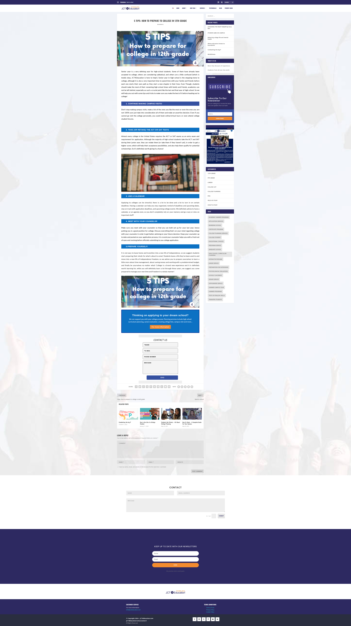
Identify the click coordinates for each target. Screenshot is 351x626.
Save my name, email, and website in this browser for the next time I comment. (142, 467)
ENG (209, 196)
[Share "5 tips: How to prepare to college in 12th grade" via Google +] (143, 387)
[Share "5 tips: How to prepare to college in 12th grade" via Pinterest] (151, 387)
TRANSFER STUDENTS (215, 299)
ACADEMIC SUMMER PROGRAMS (219, 217)
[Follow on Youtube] (213, 619)
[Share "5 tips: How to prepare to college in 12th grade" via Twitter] (140, 387)
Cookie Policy (210, 612)
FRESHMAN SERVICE (215, 245)
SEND (162, 378)
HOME (177, 8)
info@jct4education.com (133, 610)
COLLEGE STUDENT (215, 237)
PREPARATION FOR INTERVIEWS (218, 267)
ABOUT (184, 8)
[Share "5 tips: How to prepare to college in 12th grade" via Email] (165, 387)
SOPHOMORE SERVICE (215, 283)
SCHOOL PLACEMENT (215, 275)
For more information (160, 327)
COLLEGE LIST (212, 187)
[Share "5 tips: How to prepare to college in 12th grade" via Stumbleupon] (162, 387)
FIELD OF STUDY (212, 200)
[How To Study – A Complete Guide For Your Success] (192, 414)
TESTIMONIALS (212, 8)
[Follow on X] (204, 619)
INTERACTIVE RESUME (215, 259)
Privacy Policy (210, 610)
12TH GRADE (211, 173)
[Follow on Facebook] (195, 619)
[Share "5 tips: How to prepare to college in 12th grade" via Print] (169, 387)
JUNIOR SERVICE (214, 263)
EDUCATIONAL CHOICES (216, 241)
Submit (221, 516)
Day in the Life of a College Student (147, 423)
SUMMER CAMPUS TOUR (216, 287)
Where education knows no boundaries (216, 44)
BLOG (220, 8)
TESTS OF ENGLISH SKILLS (217, 295)
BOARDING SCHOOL (215, 225)
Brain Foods (129, 2)
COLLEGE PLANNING (214, 191)
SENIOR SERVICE (214, 279)
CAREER (210, 182)
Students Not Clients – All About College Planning (170, 423)
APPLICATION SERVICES (216, 221)
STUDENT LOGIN (229, 8)
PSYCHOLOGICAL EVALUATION (218, 271)
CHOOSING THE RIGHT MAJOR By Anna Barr (220, 27)
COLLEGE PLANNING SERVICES (218, 233)
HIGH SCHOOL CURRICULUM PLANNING (217, 254)
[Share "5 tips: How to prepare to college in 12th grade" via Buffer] (158, 387)
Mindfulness (211, 54)
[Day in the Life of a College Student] (149, 414)
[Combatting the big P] (128, 414)
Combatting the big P (125, 422)
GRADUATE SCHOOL (215, 249)
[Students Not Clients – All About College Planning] (171, 414)
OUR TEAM (192, 8)
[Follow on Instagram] (199, 619)
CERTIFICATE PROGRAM (216, 229)
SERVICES (202, 8)
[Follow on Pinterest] (208, 619)
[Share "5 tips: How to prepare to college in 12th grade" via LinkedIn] (154, 387)
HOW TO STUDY (212, 205)
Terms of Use (210, 607)
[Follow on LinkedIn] (217, 619)
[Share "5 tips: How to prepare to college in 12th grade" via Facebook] (136, 387)
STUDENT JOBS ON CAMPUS (216, 33)
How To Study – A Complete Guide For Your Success (191, 423)
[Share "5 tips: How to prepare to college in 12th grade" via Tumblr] (147, 387)
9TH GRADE (211, 178)
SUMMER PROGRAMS (215, 291)
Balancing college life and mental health (218, 38)
